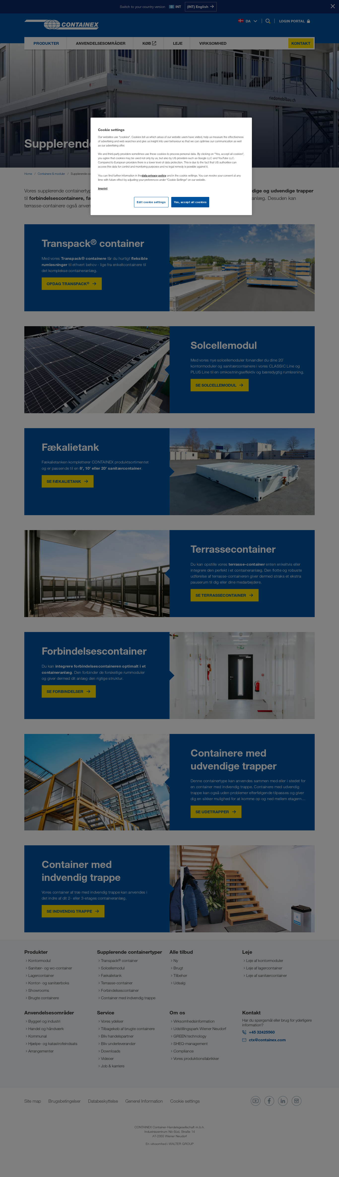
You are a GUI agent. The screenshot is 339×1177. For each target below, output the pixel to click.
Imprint (102, 188)
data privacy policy (154, 175)
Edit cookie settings (151, 202)
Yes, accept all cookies (190, 202)
